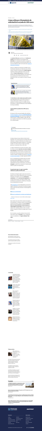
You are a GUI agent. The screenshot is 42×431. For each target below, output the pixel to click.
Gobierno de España (18, 221)
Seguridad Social (18, 419)
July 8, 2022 (12, 198)
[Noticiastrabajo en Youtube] (32, 427)
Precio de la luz (14, 0)
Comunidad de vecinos (19, 418)
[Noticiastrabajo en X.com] (28, 427)
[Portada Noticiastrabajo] (12, 409)
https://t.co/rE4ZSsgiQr (16, 194)
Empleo (9, 417)
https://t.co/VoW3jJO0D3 (16, 191)
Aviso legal (27, 421)
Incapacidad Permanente (11, 421)
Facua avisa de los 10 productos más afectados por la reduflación (20, 32)
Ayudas (22, 221)
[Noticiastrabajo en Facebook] (26, 427)
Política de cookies (28, 419)
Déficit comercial (23, 0)
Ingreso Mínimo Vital (11, 423)
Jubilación (17, 417)
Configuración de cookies (29, 418)
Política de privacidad (29, 422)
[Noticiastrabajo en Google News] (33, 427)
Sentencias (9, 418)
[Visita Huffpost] (31, 2)
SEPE (17, 421)
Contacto (27, 423)
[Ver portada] (13, 3)
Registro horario (28, 0)
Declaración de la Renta (11, 419)
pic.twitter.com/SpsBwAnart (26, 194)
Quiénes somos (28, 417)
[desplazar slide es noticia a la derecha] (33, 0)
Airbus (20, 0)
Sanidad (32, 0)
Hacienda (9, 221)
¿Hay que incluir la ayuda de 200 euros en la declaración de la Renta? (20, 31)
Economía (13, 221)
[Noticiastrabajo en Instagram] (29, 427)
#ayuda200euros (14, 184)
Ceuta (17, 0)
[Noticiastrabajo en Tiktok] (30, 427)
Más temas (17, 422)
